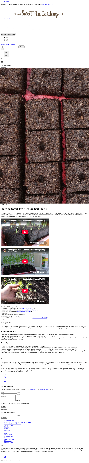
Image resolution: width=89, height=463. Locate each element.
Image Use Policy (9, 439)
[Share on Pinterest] (5, 380)
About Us (7, 428)
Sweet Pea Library (9, 420)
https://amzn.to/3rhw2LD (24, 311)
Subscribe (3, 417)
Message (18, 400)
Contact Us (7, 430)
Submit (3, 406)
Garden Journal (8, 425)
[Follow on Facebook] (5, 455)
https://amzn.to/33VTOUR (40, 318)
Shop (7, 37)
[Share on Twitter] (5, 378)
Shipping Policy (8, 442)
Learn (7, 39)
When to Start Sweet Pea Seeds (12, 424)
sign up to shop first (47, 4)
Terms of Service (44, 389)
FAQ (5, 433)
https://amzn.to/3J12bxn (27, 308)
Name (18, 392)
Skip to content (5, 1)
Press (5, 438)
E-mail (18, 394)
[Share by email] (5, 382)
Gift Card (6, 427)
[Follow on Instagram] (5, 458)
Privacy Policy (33, 389)
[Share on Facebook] (5, 375)
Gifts (7, 40)
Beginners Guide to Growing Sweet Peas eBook (17, 422)
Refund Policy (8, 434)
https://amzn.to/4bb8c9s (30, 310)
